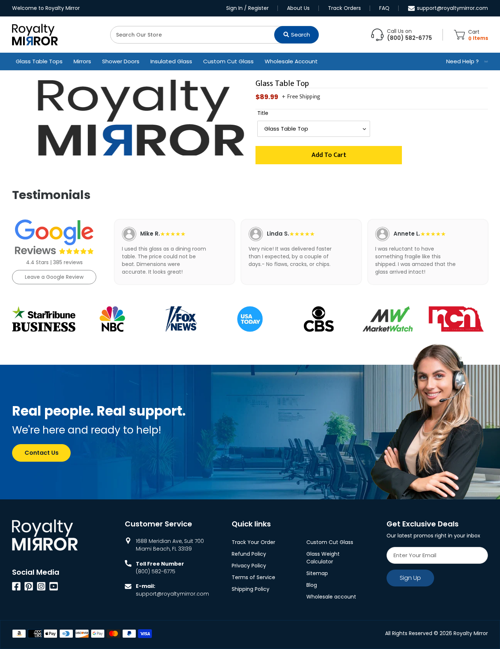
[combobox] (214, 35)
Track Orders (344, 8)
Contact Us (42, 453)
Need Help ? (462, 61)
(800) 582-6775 (155, 571)
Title (262, 113)
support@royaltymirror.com (452, 8)
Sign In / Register (247, 8)
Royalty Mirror (471, 633)
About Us (298, 8)
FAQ (384, 8)
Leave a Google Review (54, 277)
